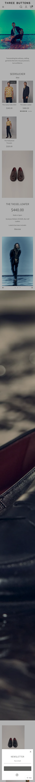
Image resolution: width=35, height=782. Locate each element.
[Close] (30, 752)
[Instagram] (17, 775)
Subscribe (17, 769)
